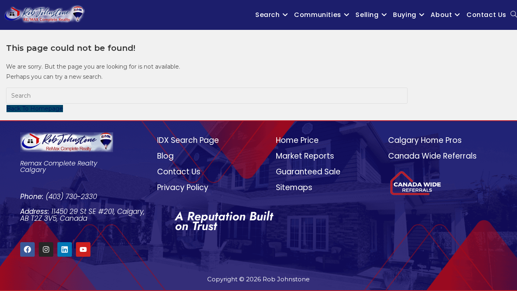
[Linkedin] (64, 249)
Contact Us (178, 171)
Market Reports (305, 156)
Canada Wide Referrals (432, 156)
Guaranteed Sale (308, 171)
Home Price (297, 140)
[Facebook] (27, 249)
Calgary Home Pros (425, 140)
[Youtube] (83, 249)
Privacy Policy (182, 187)
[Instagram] (46, 249)
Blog (165, 156)
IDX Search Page (188, 140)
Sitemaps (294, 187)
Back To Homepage (34, 108)
